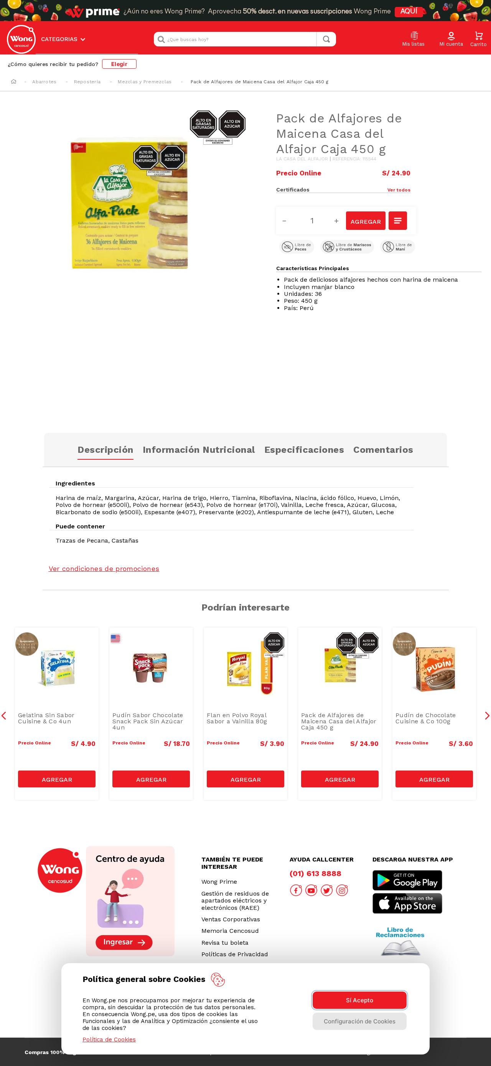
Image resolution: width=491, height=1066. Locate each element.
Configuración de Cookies (359, 1021)
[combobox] (245, 39)
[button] (451, 39)
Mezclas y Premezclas (144, 81)
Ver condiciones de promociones (104, 568)
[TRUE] (57, 779)
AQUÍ (408, 11)
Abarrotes (44, 81)
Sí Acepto (359, 1000)
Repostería (87, 81)
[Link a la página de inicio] (13, 82)
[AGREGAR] (365, 220)
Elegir (119, 64)
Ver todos (398, 190)
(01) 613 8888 (315, 873)
